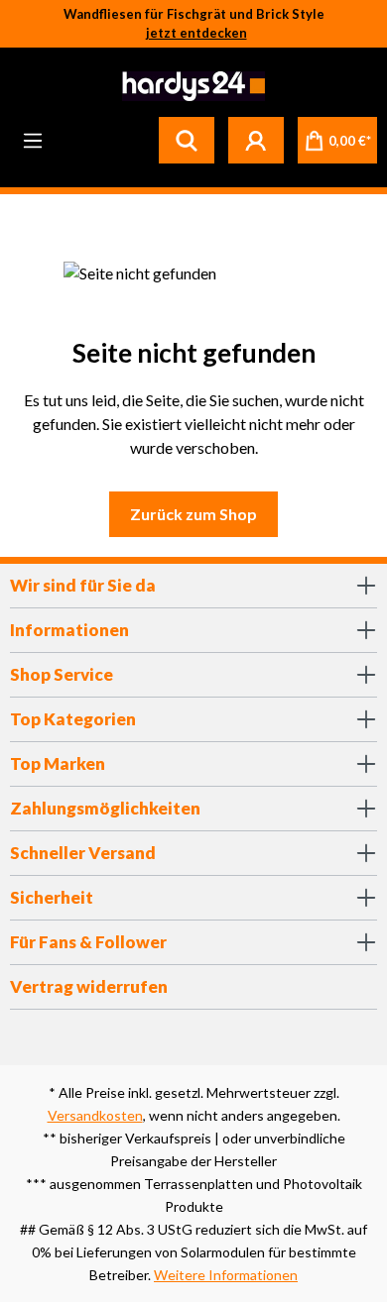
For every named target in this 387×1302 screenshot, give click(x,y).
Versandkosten (95, 1115)
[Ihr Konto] (256, 140)
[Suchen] (186, 140)
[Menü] (33, 140)
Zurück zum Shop (193, 513)
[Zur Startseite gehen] (191, 86)
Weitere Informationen (226, 1274)
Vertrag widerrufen (89, 986)
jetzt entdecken (196, 33)
